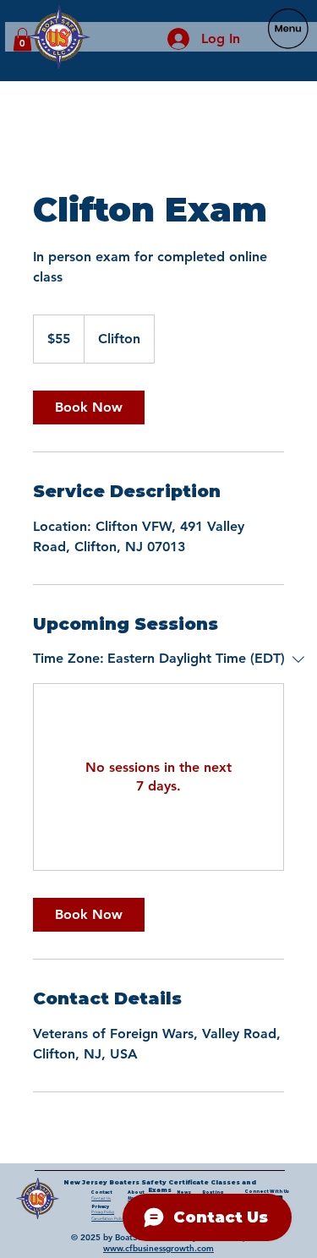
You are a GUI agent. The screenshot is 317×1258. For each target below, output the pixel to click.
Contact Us (101, 1198)
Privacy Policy (102, 1212)
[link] (89, 407)
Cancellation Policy (107, 1219)
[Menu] (287, 29)
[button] (22, 39)
